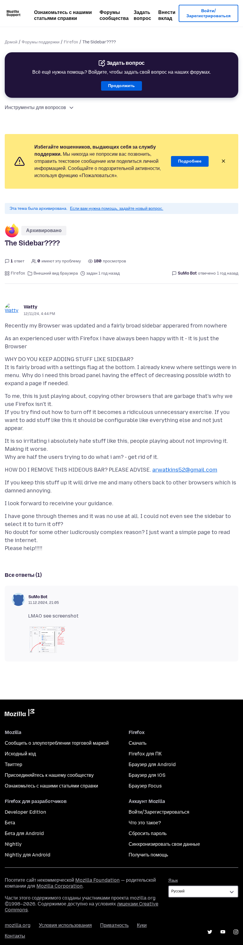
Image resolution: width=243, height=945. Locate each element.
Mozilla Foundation (97, 880)
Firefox (71, 42)
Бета (10, 823)
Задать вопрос (142, 15)
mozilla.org (18, 925)
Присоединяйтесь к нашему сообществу (49, 775)
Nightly (13, 844)
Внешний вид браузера (55, 273)
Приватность (114, 925)
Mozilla (19, 714)
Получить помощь (148, 855)
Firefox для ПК (145, 754)
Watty (30, 307)
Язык (173, 880)
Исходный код (20, 754)
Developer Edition (25, 812)
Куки (142, 925)
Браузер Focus (145, 786)
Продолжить (121, 85)
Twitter (209, 932)
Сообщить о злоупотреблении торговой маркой (57, 743)
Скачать (137, 743)
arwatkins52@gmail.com (184, 470)
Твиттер (13, 764)
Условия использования (65, 925)
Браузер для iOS (147, 775)
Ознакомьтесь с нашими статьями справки (63, 15)
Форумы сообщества (114, 15)
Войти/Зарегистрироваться (208, 13)
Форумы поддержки (41, 42)
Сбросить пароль (148, 833)
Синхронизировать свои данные (164, 844)
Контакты (15, 936)
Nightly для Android (27, 855)
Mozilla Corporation (59, 886)
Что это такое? (145, 823)
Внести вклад (166, 15)
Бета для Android (24, 833)
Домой (11, 42)
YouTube (222, 932)
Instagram (236, 932)
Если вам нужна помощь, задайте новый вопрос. (116, 208)
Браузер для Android (152, 764)
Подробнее (190, 161)
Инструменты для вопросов (35, 107)
